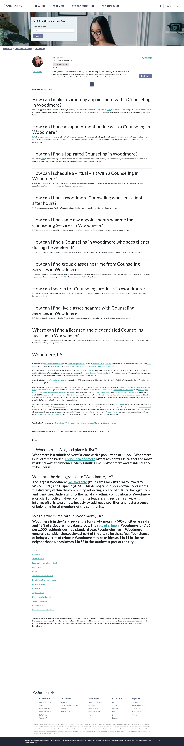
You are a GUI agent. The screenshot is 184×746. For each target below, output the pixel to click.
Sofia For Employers (95, 702)
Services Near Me (45, 712)
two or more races (102, 392)
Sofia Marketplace (115, 293)
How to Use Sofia (45, 702)
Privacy (134, 715)
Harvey (139, 370)
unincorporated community (54, 364)
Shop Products (44, 708)
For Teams (92, 705)
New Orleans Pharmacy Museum (89, 423)
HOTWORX (119, 404)
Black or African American (123, 390)
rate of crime (107, 525)
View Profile (37, 72)
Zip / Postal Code (39, 27)
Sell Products (65, 712)
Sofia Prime (64, 277)
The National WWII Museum (65, 423)
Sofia (109, 110)
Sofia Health (7, 49)
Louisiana (108, 364)
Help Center (136, 702)
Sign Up (41, 705)
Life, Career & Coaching (23, 49)
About (114, 702)
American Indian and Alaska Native (53, 392)
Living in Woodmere (80, 459)
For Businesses (93, 708)
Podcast (115, 718)
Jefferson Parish (98, 364)
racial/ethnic (77, 482)
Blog (113, 715)
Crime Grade (37, 567)
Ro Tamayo (58, 58)
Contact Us (136, 708)
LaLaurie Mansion (110, 423)
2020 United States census (54, 387)
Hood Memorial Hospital (41, 597)
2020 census (54, 366)
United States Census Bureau (55, 380)
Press (114, 712)
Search (38, 36)
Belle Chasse (90, 373)
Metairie (84, 366)
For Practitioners (83, 6)
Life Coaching (40, 49)
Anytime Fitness (59, 407)
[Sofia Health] (13, 6)
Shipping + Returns (138, 705)
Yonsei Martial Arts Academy (50, 414)
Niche (34, 571)
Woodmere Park (112, 412)
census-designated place (76, 364)
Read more (33, 742)
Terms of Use (136, 712)
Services (40, 6)
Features (64, 702)
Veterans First (44, 718)
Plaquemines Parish (104, 373)
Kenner (91, 366)
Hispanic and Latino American (125, 392)
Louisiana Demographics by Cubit (44, 563)
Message (148, 58)
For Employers (110, 6)
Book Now (145, 76)
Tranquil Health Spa (143, 409)
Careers (115, 705)
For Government (94, 712)
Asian (73, 392)
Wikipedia (36, 554)
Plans (90, 715)
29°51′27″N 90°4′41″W (84, 370)
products (66, 293)
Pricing (63, 708)
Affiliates (115, 708)
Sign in (169, 6)
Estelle (44, 373)
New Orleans (76, 366)
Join (178, 6)
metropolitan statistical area (104, 366)
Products (58, 6)
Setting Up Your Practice (69, 705)
